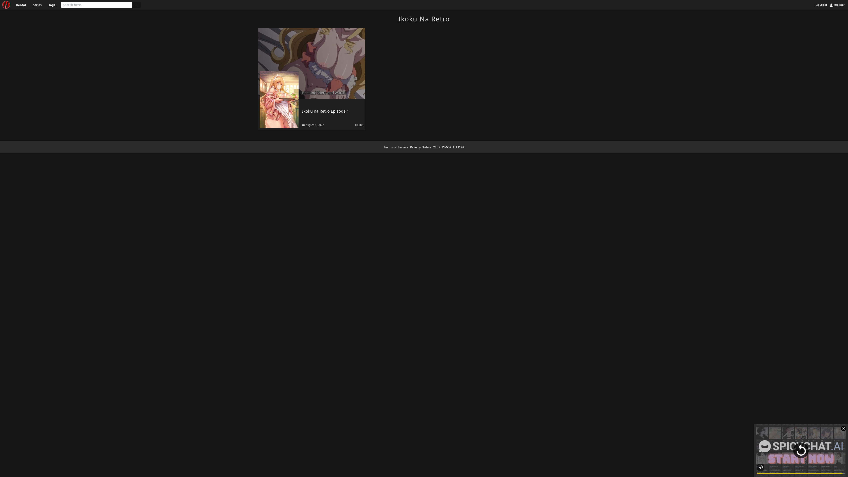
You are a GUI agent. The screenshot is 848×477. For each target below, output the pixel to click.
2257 (436, 147)
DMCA (446, 147)
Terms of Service (396, 147)
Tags (52, 5)
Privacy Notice (420, 147)
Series (37, 5)
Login (823, 5)
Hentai (21, 5)
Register (838, 5)
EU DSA (458, 147)
